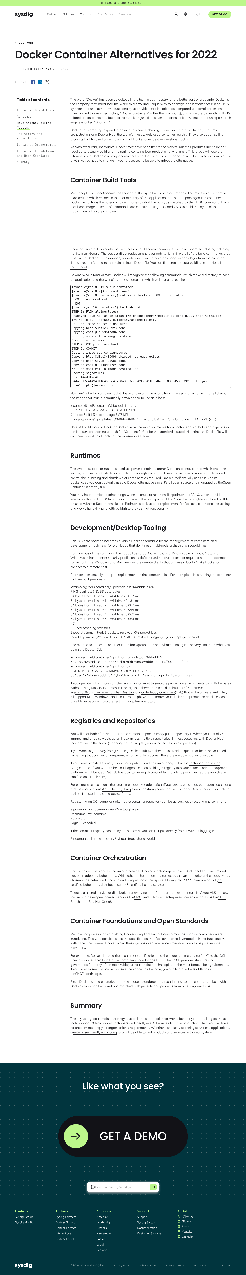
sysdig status (146, 1222)
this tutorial (78, 267)
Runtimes (24, 116)
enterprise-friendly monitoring (95, 1032)
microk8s (82, 692)
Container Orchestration (37, 145)
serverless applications (212, 1028)
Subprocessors (147, 1265)
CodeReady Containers (158, 692)
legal (100, 1244)
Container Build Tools (36, 110)
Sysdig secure (24, 1217)
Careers (101, 1228)
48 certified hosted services (145, 885)
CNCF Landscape (88, 974)
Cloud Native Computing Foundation (126, 960)
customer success (149, 1233)
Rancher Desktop (121, 692)
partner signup (65, 1222)
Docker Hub (106, 134)
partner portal (65, 1239)
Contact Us (224, 1265)
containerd (182, 469)
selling (218, 134)
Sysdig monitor (25, 1222)
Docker (92, 99)
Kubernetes (219, 965)
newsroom (103, 1233)
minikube (101, 692)
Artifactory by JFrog (116, 789)
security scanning (181, 1028)
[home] (24, 14)
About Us (102, 1217)
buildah (156, 253)
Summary (23, 162)
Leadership (103, 1222)
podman (178, 495)
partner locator (66, 1228)
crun (167, 558)
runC (165, 469)
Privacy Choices (175, 1265)
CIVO (137, 897)
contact (101, 1239)
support (142, 1217)
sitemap (101, 1250)
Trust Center (201, 1265)
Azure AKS (208, 892)
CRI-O (194, 495)
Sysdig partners (66, 1217)
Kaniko (75, 253)
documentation (147, 1228)
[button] (52, 14)
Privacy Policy (121, 1265)
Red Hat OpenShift (102, 901)
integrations (63, 1233)
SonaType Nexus (168, 784)
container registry (139, 772)
